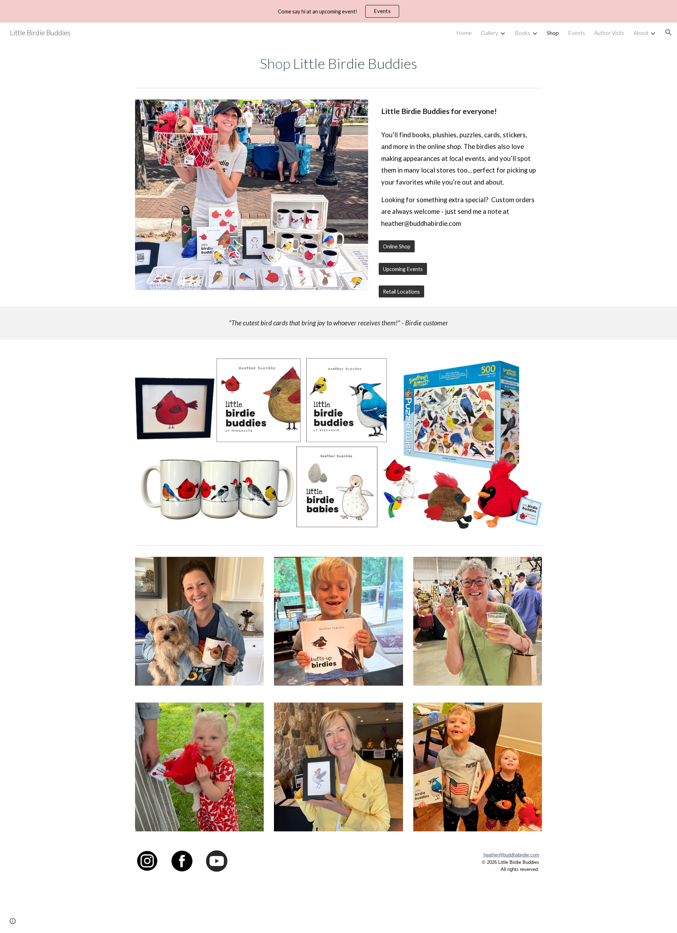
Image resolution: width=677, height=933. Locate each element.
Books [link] (522, 32)
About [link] (641, 32)
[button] (668, 32)
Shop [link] (553, 32)
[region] (338, 11)
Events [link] (576, 32)
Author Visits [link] (609, 32)
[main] (338, 63)
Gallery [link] (489, 32)
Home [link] (464, 32)
